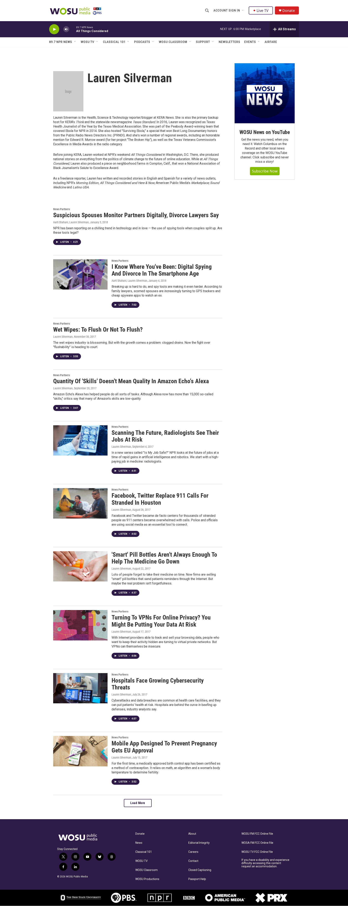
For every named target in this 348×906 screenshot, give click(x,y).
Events (250, 42)
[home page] (82, 837)
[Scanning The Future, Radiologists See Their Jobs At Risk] (80, 440)
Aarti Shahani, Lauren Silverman (71, 222)
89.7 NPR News (60, 42)
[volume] (66, 29)
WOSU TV (87, 42)
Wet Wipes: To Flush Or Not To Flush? (98, 329)
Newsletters (229, 42)
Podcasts (142, 42)
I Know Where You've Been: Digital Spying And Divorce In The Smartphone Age (162, 270)
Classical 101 (114, 42)
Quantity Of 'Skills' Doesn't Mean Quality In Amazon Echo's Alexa (131, 381)
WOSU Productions (147, 879)
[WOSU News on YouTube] (265, 93)
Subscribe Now (265, 171)
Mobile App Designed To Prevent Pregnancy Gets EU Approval (164, 747)
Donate (288, 10)
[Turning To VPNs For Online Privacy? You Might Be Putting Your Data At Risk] (80, 625)
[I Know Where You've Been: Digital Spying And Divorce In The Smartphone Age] (80, 274)
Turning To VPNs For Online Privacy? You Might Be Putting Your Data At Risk (161, 621)
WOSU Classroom (173, 42)
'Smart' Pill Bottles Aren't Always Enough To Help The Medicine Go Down (164, 558)
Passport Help (197, 879)
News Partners (61, 209)
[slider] (72, 29)
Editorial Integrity (199, 842)
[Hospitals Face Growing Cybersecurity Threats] (80, 688)
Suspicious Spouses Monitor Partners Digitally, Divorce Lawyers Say (136, 215)
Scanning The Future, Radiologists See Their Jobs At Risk (165, 436)
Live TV (262, 10)
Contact (193, 860)
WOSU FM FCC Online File (257, 833)
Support (203, 42)
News (138, 842)
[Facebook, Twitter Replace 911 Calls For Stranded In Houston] (80, 503)
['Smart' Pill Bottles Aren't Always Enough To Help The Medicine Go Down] (80, 566)
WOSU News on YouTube (264, 132)
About (192, 833)
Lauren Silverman (63, 336)
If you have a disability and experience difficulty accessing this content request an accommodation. (265, 863)
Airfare (271, 42)
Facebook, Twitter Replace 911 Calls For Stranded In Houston (160, 499)
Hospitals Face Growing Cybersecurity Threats (158, 684)
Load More (137, 803)
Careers (193, 851)
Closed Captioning (199, 870)
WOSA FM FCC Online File (257, 842)
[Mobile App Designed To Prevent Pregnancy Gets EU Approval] (80, 751)
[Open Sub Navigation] (243, 10)
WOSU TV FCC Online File (257, 851)
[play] (54, 29)
